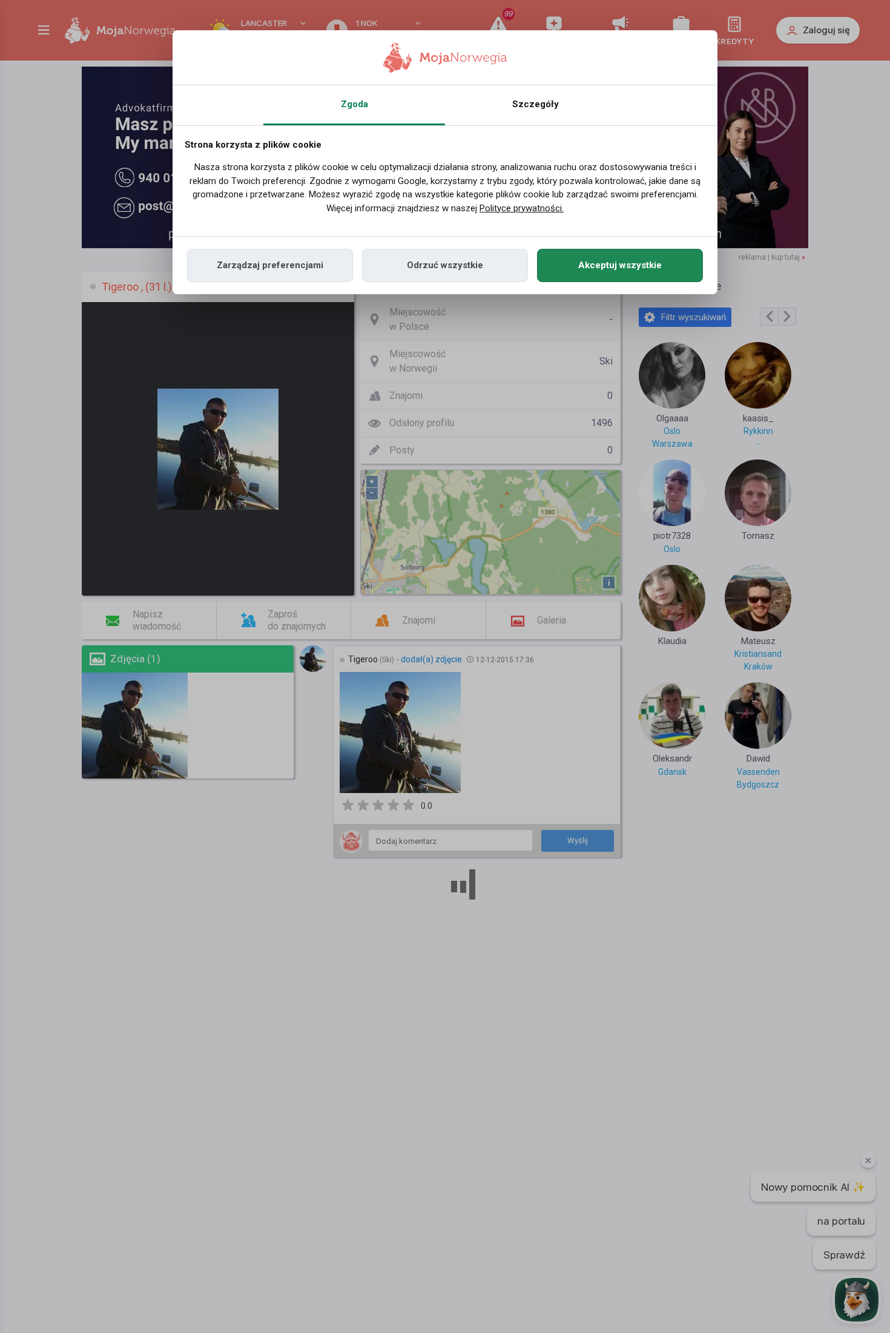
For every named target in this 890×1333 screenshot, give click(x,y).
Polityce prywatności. (522, 208)
